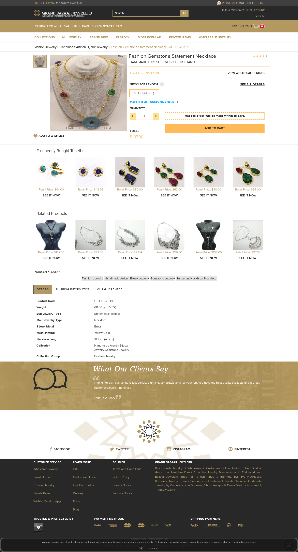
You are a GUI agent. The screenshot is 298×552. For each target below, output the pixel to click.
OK (141, 548)
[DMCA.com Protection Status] (38, 528)
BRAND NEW (99, 37)
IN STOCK (123, 37)
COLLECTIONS (44, 37)
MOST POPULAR (149, 37)
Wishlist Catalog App (47, 501)
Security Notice (122, 493)
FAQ (75, 469)
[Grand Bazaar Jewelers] (62, 13)
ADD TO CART (215, 128)
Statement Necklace (189, 278)
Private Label (41, 477)
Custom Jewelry (43, 485)
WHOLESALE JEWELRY (215, 37)
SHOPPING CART (240, 26)
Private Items (41, 493)
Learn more (153, 548)
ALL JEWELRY (71, 37)
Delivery (78, 493)
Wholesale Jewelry (45, 469)
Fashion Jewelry (92, 278)
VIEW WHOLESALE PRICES (246, 73)
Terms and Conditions (127, 469)
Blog (76, 509)
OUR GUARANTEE (109, 289)
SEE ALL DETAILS (252, 84)
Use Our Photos (83, 485)
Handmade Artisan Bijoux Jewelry (127, 278)
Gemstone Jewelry (162, 278)
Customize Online (84, 477)
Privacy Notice (122, 485)
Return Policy (121, 477)
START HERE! (112, 26)
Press (76, 501)
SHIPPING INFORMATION (73, 289)
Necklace (210, 278)
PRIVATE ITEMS (180, 37)
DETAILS (43, 289)
